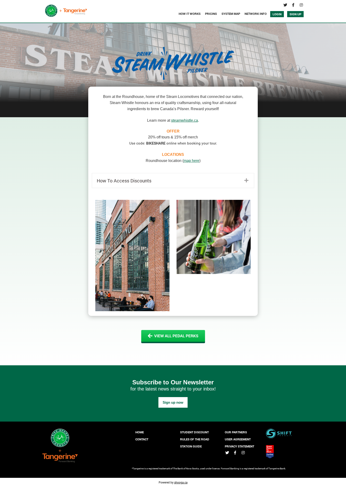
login (277, 14)
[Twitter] (285, 5)
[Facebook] (293, 5)
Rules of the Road (194, 439)
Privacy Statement (239, 446)
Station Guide (191, 446)
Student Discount (194, 432)
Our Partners (236, 432)
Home (139, 432)
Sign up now (173, 402)
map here (191, 161)
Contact (141, 439)
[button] (173, 180)
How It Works (190, 14)
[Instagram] (301, 5)
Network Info (256, 14)
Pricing (211, 14)
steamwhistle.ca (184, 120)
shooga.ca (181, 482)
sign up (295, 14)
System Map (230, 14)
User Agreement (238, 439)
